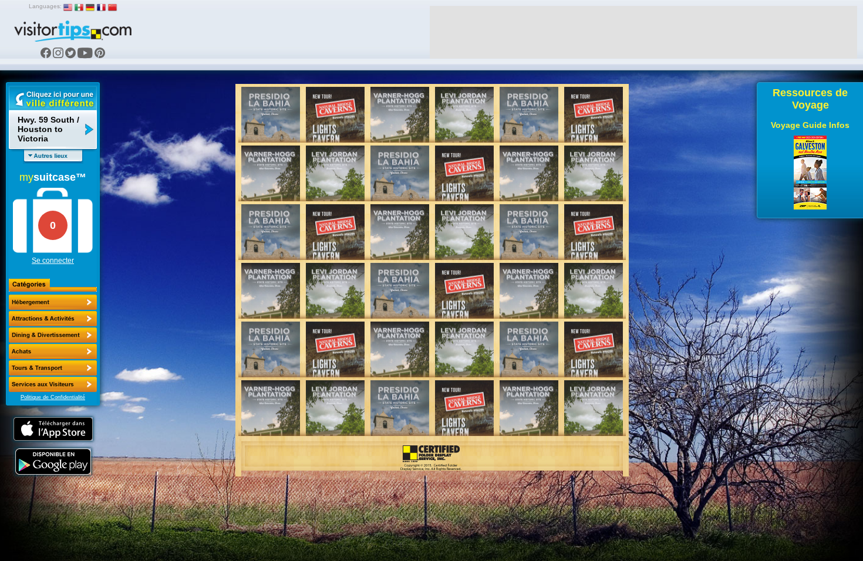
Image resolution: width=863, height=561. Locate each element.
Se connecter (53, 260)
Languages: (45, 6)
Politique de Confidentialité (53, 397)
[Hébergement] (53, 302)
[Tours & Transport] (53, 368)
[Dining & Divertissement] (53, 335)
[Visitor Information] (53, 384)
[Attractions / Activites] (53, 318)
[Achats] (53, 351)
